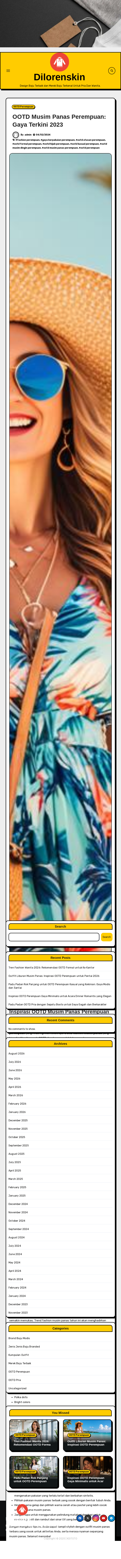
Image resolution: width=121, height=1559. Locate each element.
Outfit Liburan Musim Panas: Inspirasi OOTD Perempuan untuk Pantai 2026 (54, 975)
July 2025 (15, 1162)
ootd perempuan (90, 148)
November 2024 (18, 1212)
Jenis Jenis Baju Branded (24, 1346)
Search (60, 926)
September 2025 (19, 1145)
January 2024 (17, 1295)
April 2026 (15, 1086)
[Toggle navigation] (8, 71)
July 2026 (15, 1061)
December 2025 (18, 1120)
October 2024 (17, 1220)
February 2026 (17, 1103)
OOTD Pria (15, 1380)
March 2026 (16, 1095)
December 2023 (18, 1304)
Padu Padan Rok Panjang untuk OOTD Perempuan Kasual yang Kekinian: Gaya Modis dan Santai (33, 1483)
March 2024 (16, 1279)
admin (28, 134)
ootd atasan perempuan (91, 140)
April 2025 (15, 1170)
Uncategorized (18, 1388)
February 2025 (17, 1187)
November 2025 (18, 1128)
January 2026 (17, 1112)
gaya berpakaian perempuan (58, 140)
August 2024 (17, 1237)
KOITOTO (72, 1538)
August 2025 (16, 1153)
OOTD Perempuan (23, 106)
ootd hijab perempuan (56, 144)
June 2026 (15, 1070)
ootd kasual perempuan (85, 144)
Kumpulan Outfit (19, 1354)
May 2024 (14, 1262)
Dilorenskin (59, 77)
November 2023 (18, 1312)
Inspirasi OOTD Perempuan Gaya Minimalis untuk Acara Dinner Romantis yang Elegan (60, 996)
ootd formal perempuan (27, 144)
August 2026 (17, 1053)
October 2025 (17, 1137)
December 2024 (18, 1204)
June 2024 (15, 1254)
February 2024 (17, 1287)
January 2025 (17, 1195)
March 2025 (16, 1178)
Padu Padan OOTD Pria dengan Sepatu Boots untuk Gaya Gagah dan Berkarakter (58, 1004)
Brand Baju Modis (19, 1338)
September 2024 (19, 1229)
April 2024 (15, 1270)
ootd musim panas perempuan (60, 148)
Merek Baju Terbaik (20, 1363)
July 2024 (15, 1245)
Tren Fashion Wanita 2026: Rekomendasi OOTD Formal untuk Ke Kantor (51, 967)
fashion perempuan (28, 140)
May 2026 (14, 1078)
